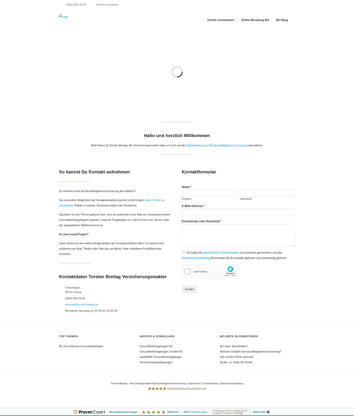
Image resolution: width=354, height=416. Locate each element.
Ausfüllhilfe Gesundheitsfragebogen (161, 356)
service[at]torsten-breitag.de (81, 304)
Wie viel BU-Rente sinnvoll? (236, 356)
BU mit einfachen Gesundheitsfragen (81, 346)
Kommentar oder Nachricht (202, 221)
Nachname (246, 198)
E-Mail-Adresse (193, 206)
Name (187, 187)
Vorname (186, 198)
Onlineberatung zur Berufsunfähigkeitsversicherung (216, 145)
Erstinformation (210, 383)
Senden (189, 289)
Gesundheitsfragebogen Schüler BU (161, 351)
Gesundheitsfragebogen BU (156, 346)
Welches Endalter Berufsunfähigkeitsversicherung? (250, 351)
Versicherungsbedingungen (156, 362)
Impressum (194, 383)
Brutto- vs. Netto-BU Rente (236, 362)
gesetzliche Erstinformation (221, 252)
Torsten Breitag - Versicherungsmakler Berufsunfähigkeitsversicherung (148, 383)
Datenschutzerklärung (196, 258)
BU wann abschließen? (234, 346)
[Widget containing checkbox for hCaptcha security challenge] (209, 271)
